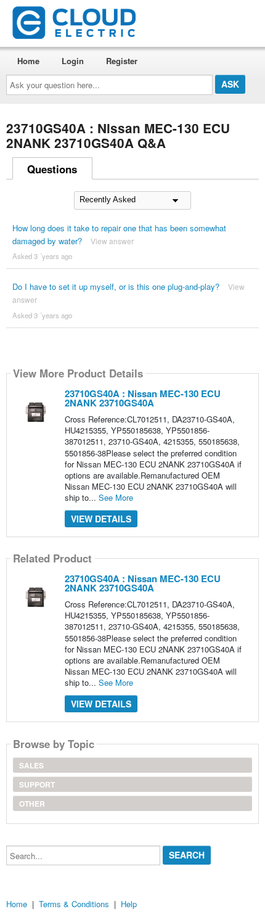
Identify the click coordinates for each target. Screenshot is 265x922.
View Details (101, 518)
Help (129, 904)
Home (28, 61)
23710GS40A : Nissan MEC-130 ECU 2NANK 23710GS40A (143, 398)
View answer (112, 241)
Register (121, 61)
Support (37, 784)
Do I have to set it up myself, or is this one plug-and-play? (115, 286)
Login (73, 61)
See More (116, 497)
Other (32, 803)
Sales (31, 765)
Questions (52, 169)
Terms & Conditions (74, 904)
